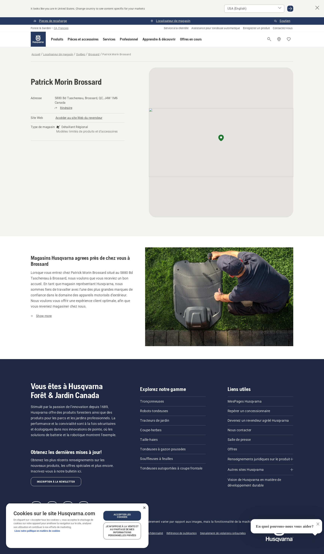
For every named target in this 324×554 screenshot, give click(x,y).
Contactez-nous (282, 28)
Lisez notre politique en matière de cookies (37, 530)
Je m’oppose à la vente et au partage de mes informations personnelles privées (122, 531)
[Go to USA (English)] (290, 9)
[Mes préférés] (288, 39)
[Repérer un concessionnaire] (279, 39)
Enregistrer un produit (256, 28)
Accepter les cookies (122, 515)
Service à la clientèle (176, 28)
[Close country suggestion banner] (317, 8)
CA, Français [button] (61, 28)
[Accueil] (38, 39)
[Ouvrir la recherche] (269, 39)
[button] (57, 39)
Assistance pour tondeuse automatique (215, 28)
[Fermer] (144, 507)
